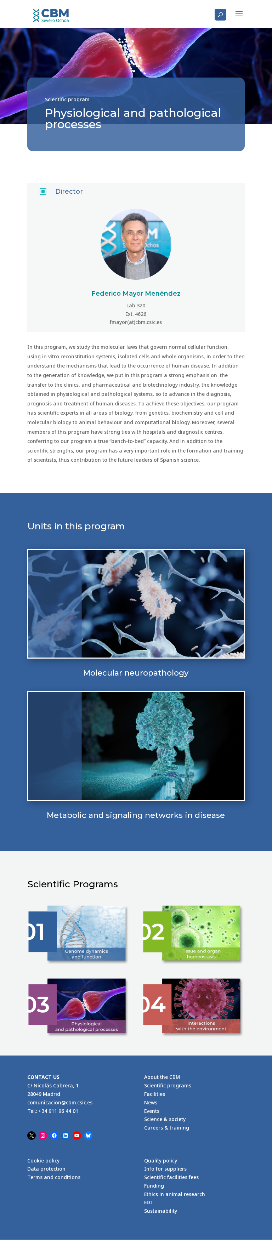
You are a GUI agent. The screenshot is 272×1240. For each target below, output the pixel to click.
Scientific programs (167, 1085)
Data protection (46, 1168)
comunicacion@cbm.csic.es (59, 1102)
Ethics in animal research (174, 1194)
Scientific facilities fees (171, 1177)
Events (151, 1111)
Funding (154, 1185)
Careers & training (166, 1127)
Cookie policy (43, 1160)
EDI (148, 1202)
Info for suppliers (165, 1168)
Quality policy (160, 1160)
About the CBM (162, 1077)
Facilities (154, 1094)
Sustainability (160, 1210)
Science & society (165, 1119)
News (150, 1102)
